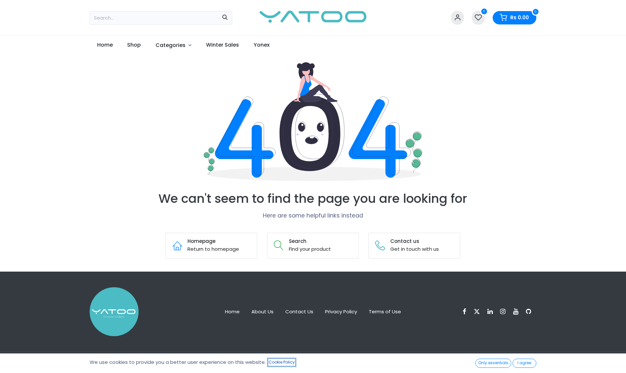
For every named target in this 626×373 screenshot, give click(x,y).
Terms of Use (385, 311)
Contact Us (299, 311)
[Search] (225, 17)
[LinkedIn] (492, 311)
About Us (262, 311)
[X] (479, 311)
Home (232, 311)
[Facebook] (466, 311)
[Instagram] (505, 311)
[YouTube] (518, 311)
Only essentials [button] (493, 363)
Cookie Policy (282, 362)
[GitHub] (530, 311)
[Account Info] (457, 18)
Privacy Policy (341, 311)
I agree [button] (524, 363)
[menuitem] (105, 45)
